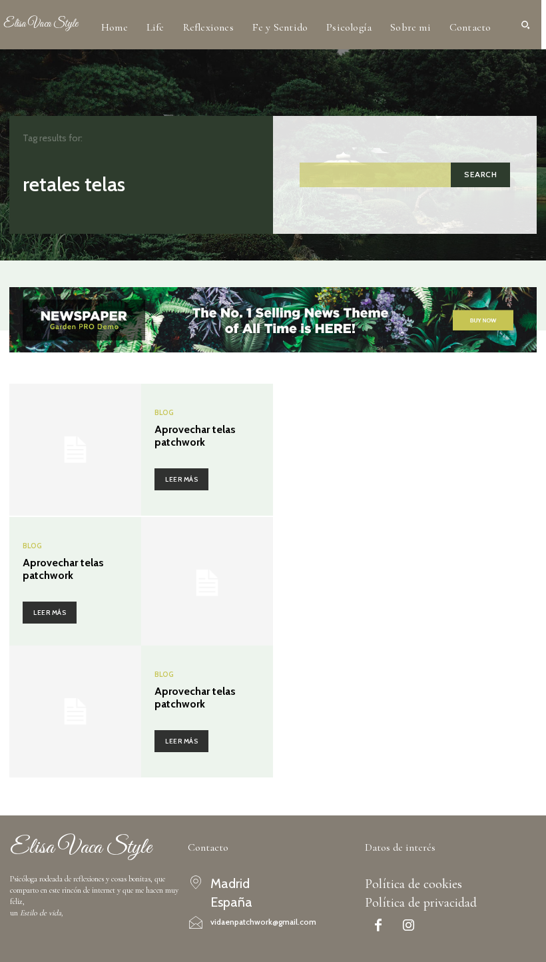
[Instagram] (408, 926)
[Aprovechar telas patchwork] (75, 450)
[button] (525, 24)
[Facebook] (378, 926)
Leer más (181, 479)
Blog (164, 412)
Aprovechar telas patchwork (195, 435)
